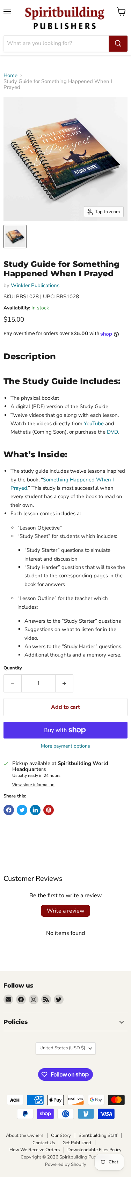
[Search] (118, 44)
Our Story (61, 1135)
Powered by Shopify (65, 1164)
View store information (33, 784)
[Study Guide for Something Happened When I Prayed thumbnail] (15, 236)
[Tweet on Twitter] (22, 810)
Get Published (77, 1143)
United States (62, 1048)
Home (10, 75)
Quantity (12, 668)
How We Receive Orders (34, 1150)
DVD (112, 431)
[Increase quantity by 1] (64, 683)
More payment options (65, 746)
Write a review (65, 911)
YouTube (94, 423)
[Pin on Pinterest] (48, 810)
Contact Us (43, 1143)
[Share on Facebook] (8, 810)
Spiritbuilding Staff (98, 1135)
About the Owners (24, 1135)
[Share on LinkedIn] (35, 810)
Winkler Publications (35, 285)
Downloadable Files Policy (94, 1150)
